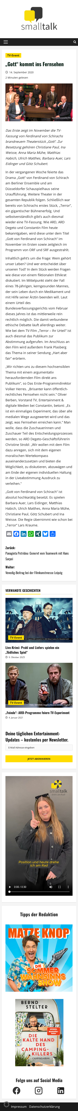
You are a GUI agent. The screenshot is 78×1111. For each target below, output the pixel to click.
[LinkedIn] (61, 1090)
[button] (6, 42)
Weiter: (33, 570)
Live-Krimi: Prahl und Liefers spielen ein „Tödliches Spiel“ (32, 649)
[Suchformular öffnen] (74, 42)
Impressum (19, 1107)
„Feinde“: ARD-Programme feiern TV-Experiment (37, 712)
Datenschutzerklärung (44, 1107)
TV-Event (13, 55)
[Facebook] (16, 1090)
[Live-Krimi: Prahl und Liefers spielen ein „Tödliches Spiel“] (39, 620)
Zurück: (37, 553)
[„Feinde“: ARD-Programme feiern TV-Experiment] (39, 685)
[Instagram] (39, 1090)
